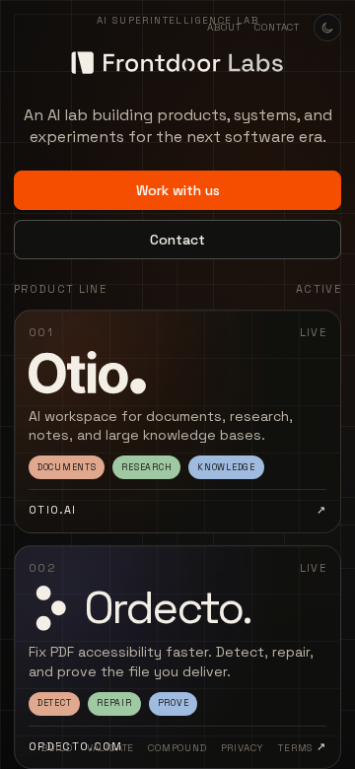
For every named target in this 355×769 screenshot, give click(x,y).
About (224, 27)
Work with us (178, 190)
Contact (277, 27)
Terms (296, 747)
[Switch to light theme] (327, 27)
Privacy (243, 747)
